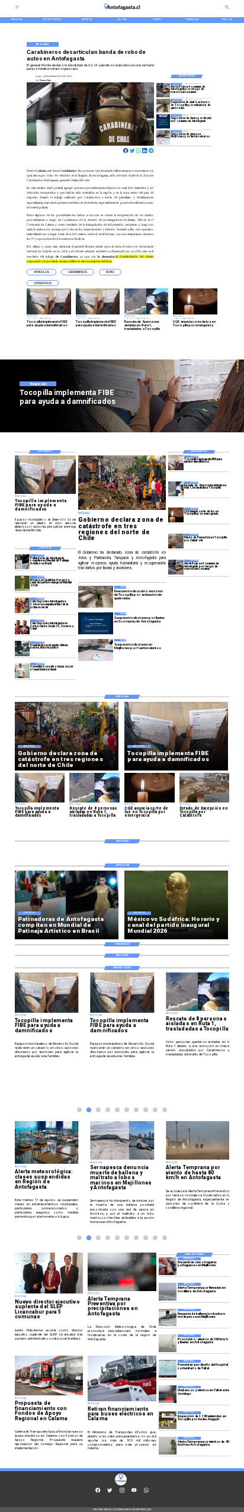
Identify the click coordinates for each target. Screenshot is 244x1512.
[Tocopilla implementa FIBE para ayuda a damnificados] (176, 462)
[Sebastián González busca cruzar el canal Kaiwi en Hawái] (22, 670)
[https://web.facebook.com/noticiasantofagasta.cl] (97, 1492)
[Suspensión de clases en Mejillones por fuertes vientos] (163, 137)
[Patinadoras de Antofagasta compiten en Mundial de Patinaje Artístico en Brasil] (22, 561)
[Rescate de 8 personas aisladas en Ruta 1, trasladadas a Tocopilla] (176, 488)
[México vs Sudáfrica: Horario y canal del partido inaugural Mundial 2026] (22, 583)
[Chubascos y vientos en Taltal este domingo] (167, 1395)
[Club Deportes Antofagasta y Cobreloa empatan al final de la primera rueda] (22, 605)
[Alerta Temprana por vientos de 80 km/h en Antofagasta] (167, 1446)
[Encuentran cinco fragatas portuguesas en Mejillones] (167, 1266)
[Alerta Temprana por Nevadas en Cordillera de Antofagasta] (167, 1292)
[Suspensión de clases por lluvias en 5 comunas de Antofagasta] (163, 121)
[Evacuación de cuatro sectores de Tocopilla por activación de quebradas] (163, 106)
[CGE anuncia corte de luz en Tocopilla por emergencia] (176, 515)
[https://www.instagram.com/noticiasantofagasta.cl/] (122, 1492)
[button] (41, 272)
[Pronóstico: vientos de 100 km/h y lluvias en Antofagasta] (167, 1343)
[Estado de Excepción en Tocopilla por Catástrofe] (176, 541)
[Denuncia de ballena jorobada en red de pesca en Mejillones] (167, 1318)
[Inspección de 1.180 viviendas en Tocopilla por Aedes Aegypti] (167, 1420)
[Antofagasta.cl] (17, 8)
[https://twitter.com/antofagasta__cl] (109, 1492)
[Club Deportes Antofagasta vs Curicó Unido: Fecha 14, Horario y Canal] (22, 626)
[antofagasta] (122, 11)
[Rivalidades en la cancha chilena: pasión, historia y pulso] (22, 648)
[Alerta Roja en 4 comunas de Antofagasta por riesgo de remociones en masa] (163, 90)
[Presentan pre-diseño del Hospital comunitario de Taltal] (167, 1369)
